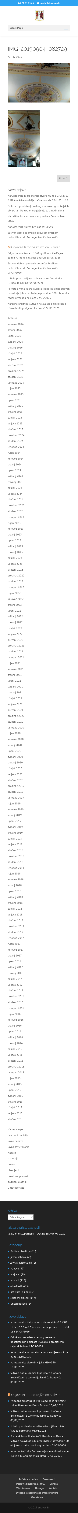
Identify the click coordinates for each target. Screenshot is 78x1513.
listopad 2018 (16, 868)
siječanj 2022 (15, 640)
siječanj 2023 (15, 569)
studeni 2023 (15, 511)
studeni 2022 (15, 581)
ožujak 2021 (15, 698)
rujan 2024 (14, 452)
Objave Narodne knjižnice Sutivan (35, 247)
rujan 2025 (14, 388)
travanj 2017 (15, 973)
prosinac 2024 (16, 435)
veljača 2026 (15, 359)
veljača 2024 (15, 493)
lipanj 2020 (14, 751)
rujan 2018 (14, 873)
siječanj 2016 (15, 1060)
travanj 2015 (15, 1101)
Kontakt (53, 1488)
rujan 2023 (14, 523)
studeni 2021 (15, 651)
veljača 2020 (15, 774)
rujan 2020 (14, 733)
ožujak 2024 (15, 488)
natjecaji (13, 1158)
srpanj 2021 (15, 674)
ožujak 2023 (15, 558)
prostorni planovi (18, 1176)
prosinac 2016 (16, 996)
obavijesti (13, 1170)
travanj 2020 (15, 762)
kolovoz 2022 (16, 599)
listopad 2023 (16, 517)
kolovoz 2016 (16, 1019)
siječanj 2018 (15, 920)
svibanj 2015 (15, 1095)
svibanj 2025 (15, 406)
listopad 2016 (16, 1008)
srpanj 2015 (15, 1084)
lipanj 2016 (14, 1031)
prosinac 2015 (16, 1066)
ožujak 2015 (15, 1107)
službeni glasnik (17, 1181)
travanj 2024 (15, 482)
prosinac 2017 (16, 926)
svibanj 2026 (15, 341)
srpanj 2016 (15, 1025)
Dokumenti (49, 1479)
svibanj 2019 (15, 827)
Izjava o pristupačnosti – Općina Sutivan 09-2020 (36, 1233)
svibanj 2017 (15, 967)
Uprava (54, 1483)
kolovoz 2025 (16, 394)
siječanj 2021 (15, 710)
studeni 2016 (15, 1002)
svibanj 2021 (15, 686)
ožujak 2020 (15, 768)
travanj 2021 (15, 692)
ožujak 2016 (15, 1049)
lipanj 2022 (14, 610)
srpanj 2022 (15, 604)
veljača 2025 (15, 423)
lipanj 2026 (14, 335)
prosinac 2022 (16, 575)
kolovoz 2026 (16, 324)
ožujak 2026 (15, 353)
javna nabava (15, 1141)
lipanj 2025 (14, 400)
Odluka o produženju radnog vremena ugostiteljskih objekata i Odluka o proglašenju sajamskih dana (37, 1342)
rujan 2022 (14, 593)
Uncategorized (16, 1187)
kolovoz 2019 (16, 809)
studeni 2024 (15, 441)
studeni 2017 (15, 932)
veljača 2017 (15, 984)
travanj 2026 (15, 347)
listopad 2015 (16, 1072)
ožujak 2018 (15, 908)
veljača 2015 (15, 1113)
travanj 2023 (15, 552)
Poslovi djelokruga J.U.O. (30, 1483)
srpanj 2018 (15, 885)
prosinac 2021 (16, 645)
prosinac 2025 (16, 371)
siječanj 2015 (15, 1119)
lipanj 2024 (14, 470)
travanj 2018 (15, 902)
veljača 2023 (15, 563)
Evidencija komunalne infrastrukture (37, 1492)
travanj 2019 (15, 832)
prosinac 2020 (16, 715)
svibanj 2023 (15, 546)
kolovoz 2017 (16, 949)
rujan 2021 (14, 663)
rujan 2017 (14, 943)
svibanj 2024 (15, 476)
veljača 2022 (15, 634)
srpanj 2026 (15, 330)
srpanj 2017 (15, 955)
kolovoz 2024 (16, 458)
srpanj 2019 (15, 815)
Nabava (12, 1152)
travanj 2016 (15, 1043)
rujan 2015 (14, 1078)
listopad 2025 (16, 382)
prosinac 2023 (16, 505)
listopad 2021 (16, 657)
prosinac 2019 (16, 786)
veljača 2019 (15, 844)
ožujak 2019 (15, 838)
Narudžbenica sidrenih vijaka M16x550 (30, 227)
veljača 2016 (15, 1054)
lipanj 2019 (14, 821)
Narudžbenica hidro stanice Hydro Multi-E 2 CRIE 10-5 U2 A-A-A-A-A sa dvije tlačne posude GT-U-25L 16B (39, 1327)
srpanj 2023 (15, 534)
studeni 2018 (15, 862)
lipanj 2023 (14, 540)
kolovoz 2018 (16, 879)
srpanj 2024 (15, 464)
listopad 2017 (16, 938)
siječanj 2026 (15, 365)
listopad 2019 (16, 797)
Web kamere (23, 1488)
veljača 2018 (15, 914)
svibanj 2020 (15, 756)
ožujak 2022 (15, 628)
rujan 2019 (14, 803)
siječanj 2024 (15, 499)
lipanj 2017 (14, 961)
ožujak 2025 (15, 417)
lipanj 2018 (14, 891)
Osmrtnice (37, 1497)
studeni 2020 (15, 721)
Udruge (39, 1488)
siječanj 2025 (15, 429)
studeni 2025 (15, 376)
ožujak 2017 (15, 979)
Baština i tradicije (18, 1135)
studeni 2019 (15, 791)
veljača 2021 (15, 704)
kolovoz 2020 (16, 739)
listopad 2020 (16, 727)
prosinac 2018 (16, 856)
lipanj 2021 (14, 680)
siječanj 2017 (15, 990)
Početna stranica (28, 1479)
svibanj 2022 (15, 616)
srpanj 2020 (15, 745)
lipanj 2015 (14, 1090)
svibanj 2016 (15, 1037)
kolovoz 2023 (16, 528)
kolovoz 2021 (16, 669)
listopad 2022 (16, 587)
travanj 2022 (15, 622)
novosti (12, 1164)
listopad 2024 (16, 447)
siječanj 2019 (15, 850)
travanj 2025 (15, 411)
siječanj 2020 (15, 780)
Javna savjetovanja (18, 1147)
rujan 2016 (14, 1014)
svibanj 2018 (15, 897)
